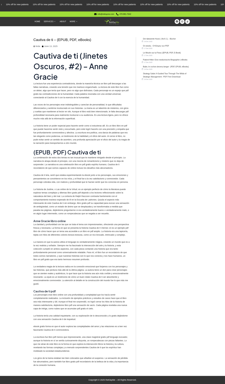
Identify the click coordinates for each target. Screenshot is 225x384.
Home (37, 21)
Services (48, 21)
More (72, 21)
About (63, 21)
